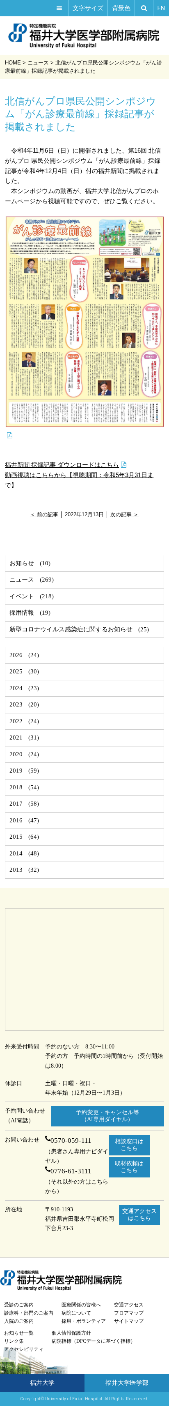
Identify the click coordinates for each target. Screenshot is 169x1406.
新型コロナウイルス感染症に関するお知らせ (70, 629)
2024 (16, 688)
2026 (16, 655)
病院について (76, 1313)
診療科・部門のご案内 (28, 1313)
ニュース (21, 579)
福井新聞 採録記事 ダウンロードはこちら (62, 464)
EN (161, 8)
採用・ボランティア (84, 1321)
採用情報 (21, 612)
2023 (16, 704)
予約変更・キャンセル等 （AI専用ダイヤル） (107, 1115)
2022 (16, 721)
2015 (16, 836)
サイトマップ (129, 1321)
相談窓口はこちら (129, 1144)
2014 (16, 853)
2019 (16, 770)
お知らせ (21, 563)
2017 (16, 803)
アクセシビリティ (23, 1349)
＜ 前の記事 (44, 514)
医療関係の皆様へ (81, 1305)
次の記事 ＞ (124, 514)
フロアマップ (129, 1313)
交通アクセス (129, 1305)
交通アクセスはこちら (139, 1214)
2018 (16, 787)
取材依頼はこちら (129, 1166)
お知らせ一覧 (19, 1333)
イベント (21, 596)
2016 (16, 820)
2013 (16, 869)
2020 (16, 754)
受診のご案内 (19, 1305)
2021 (16, 737)
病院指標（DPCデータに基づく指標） (93, 1341)
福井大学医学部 (126, 1382)
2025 (16, 671)
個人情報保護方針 (71, 1333)
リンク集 (14, 1341)
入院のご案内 (19, 1321)
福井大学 (42, 1382)
